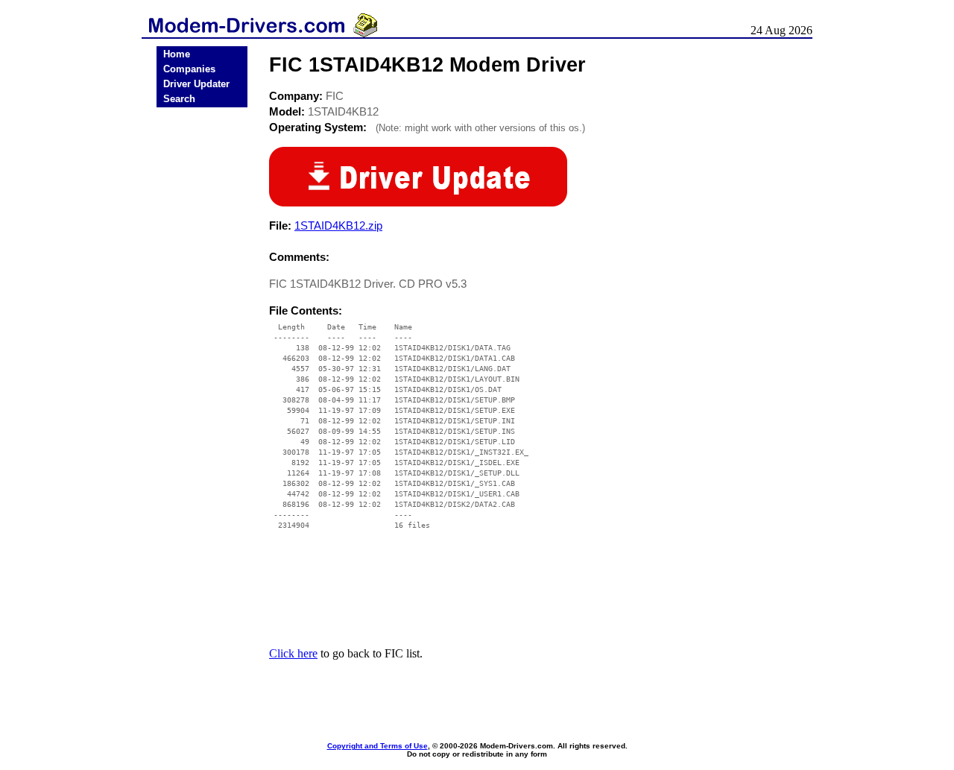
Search (179, 98)
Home (176, 54)
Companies (189, 69)
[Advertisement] (202, 344)
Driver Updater (196, 83)
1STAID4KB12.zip (338, 225)
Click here (293, 653)
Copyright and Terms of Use (377, 746)
